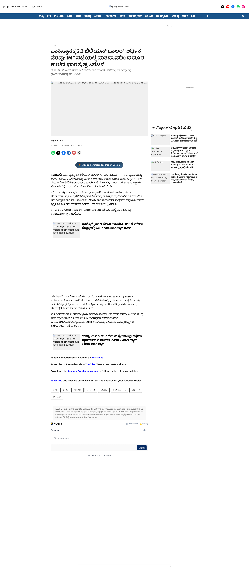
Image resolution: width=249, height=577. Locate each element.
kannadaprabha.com (62, 411)
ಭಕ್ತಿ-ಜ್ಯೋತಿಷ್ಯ (162, 16)
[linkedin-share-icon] (69, 154)
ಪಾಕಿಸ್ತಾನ (91, 390)
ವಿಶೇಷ (122, 16)
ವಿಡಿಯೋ (149, 16)
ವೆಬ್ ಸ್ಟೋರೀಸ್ (135, 16)
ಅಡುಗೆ (185, 16)
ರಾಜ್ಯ (41, 16)
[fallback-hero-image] (160, 139)
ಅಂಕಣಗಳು (111, 16)
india (55, 390)
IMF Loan (57, 397)
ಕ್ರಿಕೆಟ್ (69, 16)
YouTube (90, 364)
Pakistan (77, 390)
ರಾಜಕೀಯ (59, 16)
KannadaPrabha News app (82, 371)
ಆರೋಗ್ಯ (175, 16)
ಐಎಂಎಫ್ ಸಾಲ (119, 390)
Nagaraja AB (57, 141)
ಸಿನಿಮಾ (97, 16)
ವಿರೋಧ (103, 390)
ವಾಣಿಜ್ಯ (87, 16)
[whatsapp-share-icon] (53, 154)
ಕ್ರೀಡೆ (193, 16)
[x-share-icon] (58, 154)
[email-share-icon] (74, 154)
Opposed (136, 390)
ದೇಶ (49, 16)
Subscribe (37, 7)
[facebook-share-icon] (63, 154)
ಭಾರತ (65, 390)
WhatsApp (97, 358)
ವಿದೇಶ (78, 16)
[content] (95, 364)
